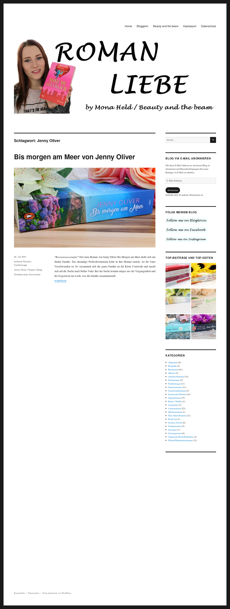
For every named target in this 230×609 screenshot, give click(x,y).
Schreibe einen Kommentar (27, 274)
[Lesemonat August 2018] (178, 275)
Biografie (172, 365)
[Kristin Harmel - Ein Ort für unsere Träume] (203, 275)
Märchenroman (175, 411)
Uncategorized (175, 433)
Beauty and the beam (165, 26)
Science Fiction (175, 422)
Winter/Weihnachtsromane (180, 440)
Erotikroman (174, 380)
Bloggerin (142, 26)
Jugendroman (174, 397)
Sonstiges (172, 429)
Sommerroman (174, 426)
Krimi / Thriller (175, 401)
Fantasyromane (175, 387)
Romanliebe (19, 592)
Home (128, 26)
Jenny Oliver (20, 269)
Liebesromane (174, 408)
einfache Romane (22, 261)
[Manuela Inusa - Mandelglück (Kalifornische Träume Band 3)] (203, 301)
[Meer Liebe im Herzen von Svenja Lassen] (178, 326)
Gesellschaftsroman (177, 390)
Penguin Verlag (34, 269)
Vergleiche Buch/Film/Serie (180, 436)
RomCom (172, 419)
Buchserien (173, 369)
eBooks (171, 373)
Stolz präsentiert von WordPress (56, 592)
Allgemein (173, 362)
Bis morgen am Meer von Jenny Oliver (74, 156)
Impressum (189, 26)
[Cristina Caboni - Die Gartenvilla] (178, 301)
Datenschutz (208, 26)
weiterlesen (60, 280)
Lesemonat (173, 404)
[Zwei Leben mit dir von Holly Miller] (203, 326)
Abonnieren (172, 190)
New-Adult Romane (177, 415)
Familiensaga (20, 265)
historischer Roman (177, 394)
